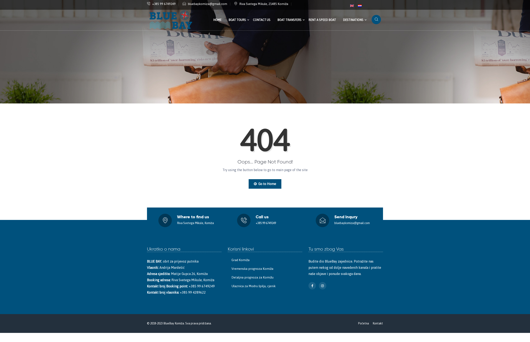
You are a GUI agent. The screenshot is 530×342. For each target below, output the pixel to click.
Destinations (353, 20)
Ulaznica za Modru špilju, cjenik (253, 286)
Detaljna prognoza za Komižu (252, 277)
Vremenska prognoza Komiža (252, 268)
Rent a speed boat (322, 20)
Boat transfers (289, 20)
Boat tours (237, 20)
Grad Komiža (240, 260)
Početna (363, 323)
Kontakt (378, 323)
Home (217, 20)
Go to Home (267, 184)
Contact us (261, 20)
